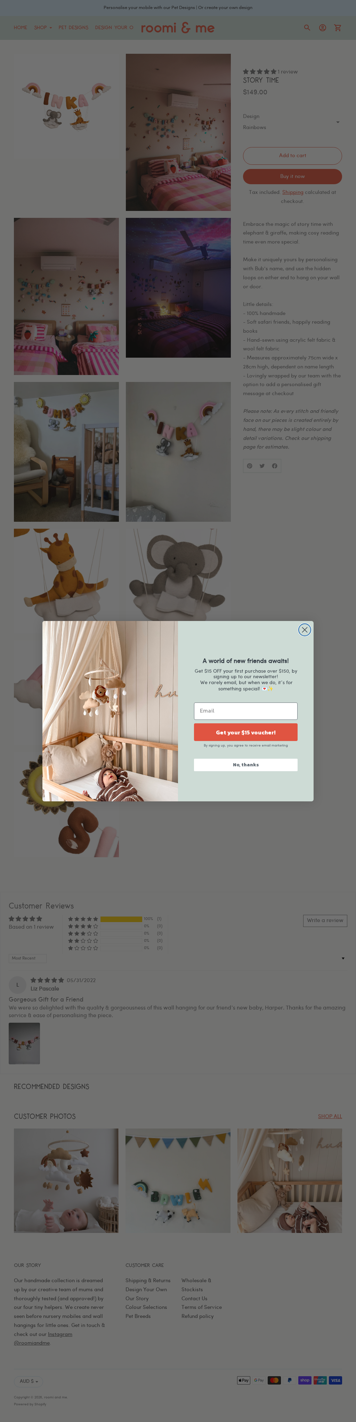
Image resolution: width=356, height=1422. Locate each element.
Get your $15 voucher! (246, 732)
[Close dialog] (305, 630)
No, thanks (246, 764)
